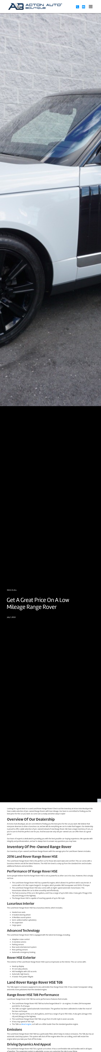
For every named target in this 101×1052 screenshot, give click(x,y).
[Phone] (79, 6)
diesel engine (26, 1024)
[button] (12, 590)
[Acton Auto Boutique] (35, 6)
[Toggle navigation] (90, 6)
